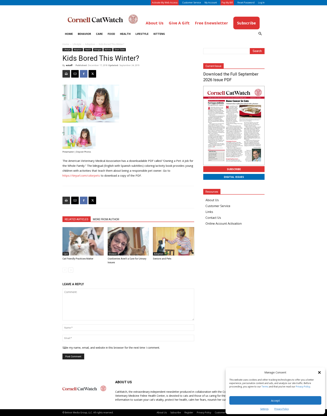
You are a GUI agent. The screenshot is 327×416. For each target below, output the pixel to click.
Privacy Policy (303, 386)
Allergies (97, 49)
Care (99, 34)
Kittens (159, 34)
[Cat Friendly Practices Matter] (83, 241)
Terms (265, 386)
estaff (69, 65)
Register (189, 412)
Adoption (90, 44)
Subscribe (234, 169)
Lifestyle (142, 34)
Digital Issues (234, 177)
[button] (319, 372)
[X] (92, 74)
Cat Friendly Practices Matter (77, 258)
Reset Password (246, 2)
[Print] (66, 74)
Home (69, 34)
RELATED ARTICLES (76, 219)
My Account (211, 2)
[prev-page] (64, 270)
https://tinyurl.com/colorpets (81, 175)
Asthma (108, 49)
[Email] (75, 74)
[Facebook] (83, 74)
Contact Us (213, 218)
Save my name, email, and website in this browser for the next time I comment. (111, 347)
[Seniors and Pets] (173, 241)
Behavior (84, 34)
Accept (275, 400)
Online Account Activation (224, 223)
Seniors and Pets (162, 258)
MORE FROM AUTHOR (106, 219)
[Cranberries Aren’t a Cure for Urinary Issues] (128, 241)
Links (209, 212)
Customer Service (191, 2)
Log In (261, 2)
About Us (212, 200)
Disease (113, 253)
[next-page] (71, 270)
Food (111, 34)
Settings (264, 409)
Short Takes (119, 49)
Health (125, 34)
